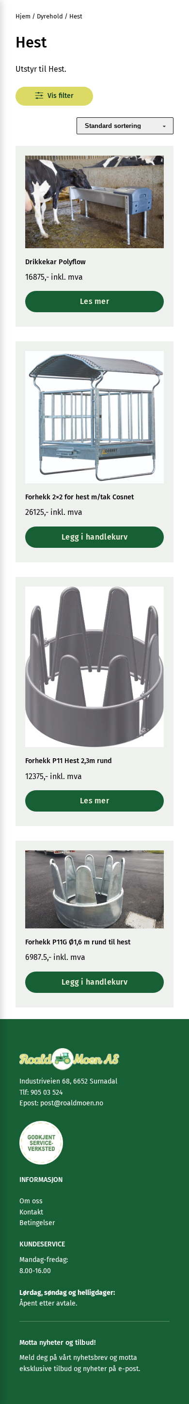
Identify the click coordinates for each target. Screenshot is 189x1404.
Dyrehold (50, 16)
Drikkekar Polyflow (55, 262)
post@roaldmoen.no (70, 1103)
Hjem (23, 16)
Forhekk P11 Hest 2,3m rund (68, 761)
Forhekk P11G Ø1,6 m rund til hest (77, 942)
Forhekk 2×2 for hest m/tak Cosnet (79, 497)
